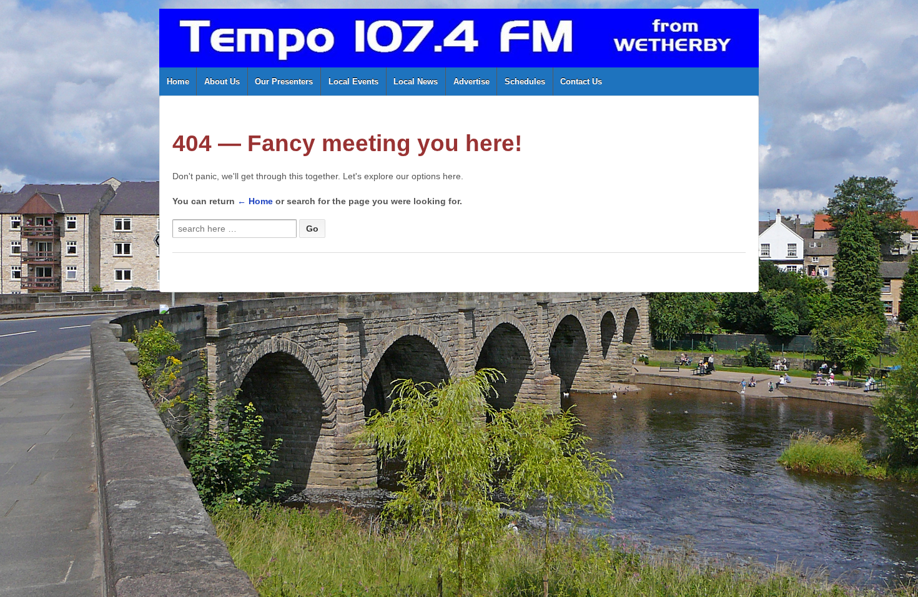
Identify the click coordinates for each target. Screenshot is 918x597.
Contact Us (581, 81)
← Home (255, 201)
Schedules (525, 81)
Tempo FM (198, 342)
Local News (415, 81)
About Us (222, 81)
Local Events (353, 81)
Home (178, 81)
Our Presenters (284, 81)
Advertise (471, 81)
